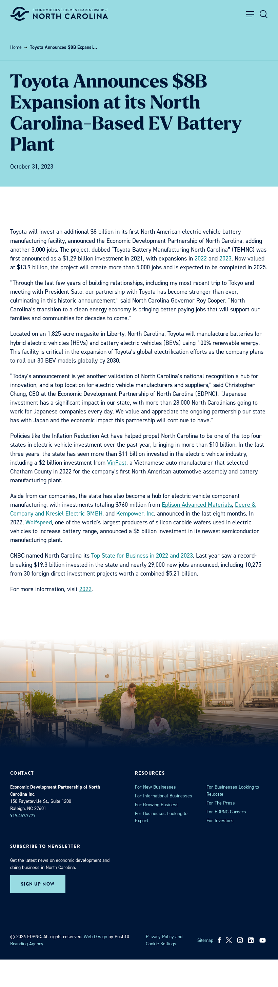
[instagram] (240, 940)
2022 (201, 258)
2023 (225, 258)
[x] (228, 940)
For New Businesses (155, 787)
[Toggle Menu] (250, 14)
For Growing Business (157, 804)
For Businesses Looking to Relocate (232, 790)
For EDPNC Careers (226, 812)
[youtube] (263, 940)
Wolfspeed (38, 522)
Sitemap (205, 940)
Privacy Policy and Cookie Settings (164, 940)
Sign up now (38, 884)
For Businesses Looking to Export (161, 817)
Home (16, 47)
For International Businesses (163, 796)
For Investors (220, 820)
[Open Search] (264, 14)
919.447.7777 (23, 815)
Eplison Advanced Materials (197, 505)
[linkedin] (251, 940)
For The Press (220, 803)
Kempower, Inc (135, 513)
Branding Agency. (27, 944)
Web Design (95, 936)
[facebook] (219, 940)
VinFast (116, 463)
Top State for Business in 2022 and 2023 (142, 555)
